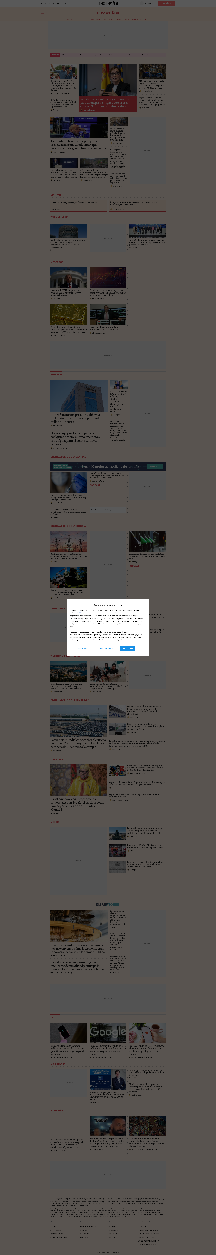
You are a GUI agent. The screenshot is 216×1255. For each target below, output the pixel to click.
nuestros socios (103, 610)
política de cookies (124, 624)
